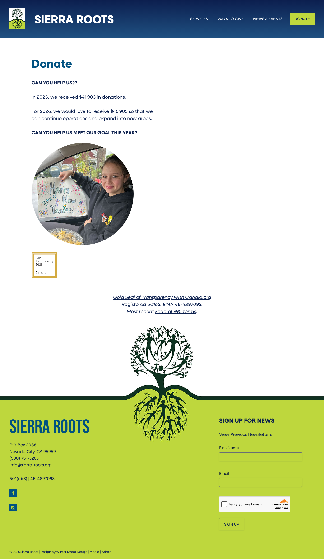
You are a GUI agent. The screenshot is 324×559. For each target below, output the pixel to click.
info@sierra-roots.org (30, 464)
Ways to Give (230, 18)
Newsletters (260, 434)
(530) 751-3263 (24, 458)
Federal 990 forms (175, 311)
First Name (229, 447)
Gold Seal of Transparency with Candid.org (162, 297)
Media (94, 552)
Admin (106, 552)
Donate (302, 18)
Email (224, 473)
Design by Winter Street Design (64, 552)
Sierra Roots (74, 19)
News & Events (267, 18)
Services (199, 18)
